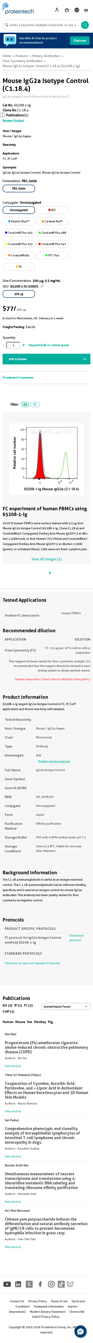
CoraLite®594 (19, 255)
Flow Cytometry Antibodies (22, 61)
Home (7, 56)
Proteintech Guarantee (18, 377)
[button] (80, 1331)
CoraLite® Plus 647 (53, 244)
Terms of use (59, 1301)
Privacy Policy (37, 1301)
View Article (13, 1066)
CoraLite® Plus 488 (53, 232)
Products (21, 56)
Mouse (20, 1022)
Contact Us (17, 1301)
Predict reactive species (54, 761)
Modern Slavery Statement (47, 1311)
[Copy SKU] (42, 286)
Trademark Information (49, 1306)
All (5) (7, 1005)
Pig (50, 1022)
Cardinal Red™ (53, 221)
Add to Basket (18, 359)
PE (20, 266)
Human (8, 1022)
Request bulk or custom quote (49, 345)
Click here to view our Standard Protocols (32, 963)
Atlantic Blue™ (19, 221)
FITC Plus (53, 255)
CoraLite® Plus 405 (20, 232)
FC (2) (28, 1005)
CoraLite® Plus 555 (20, 244)
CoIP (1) (8, 1011)
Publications (15, 115)
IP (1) (18, 1005)
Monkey (40, 1022)
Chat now (80, 40)
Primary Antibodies (46, 56)
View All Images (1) (47, 559)
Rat (29, 1022)
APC (53, 210)
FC (35, 404)
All (25, 404)
